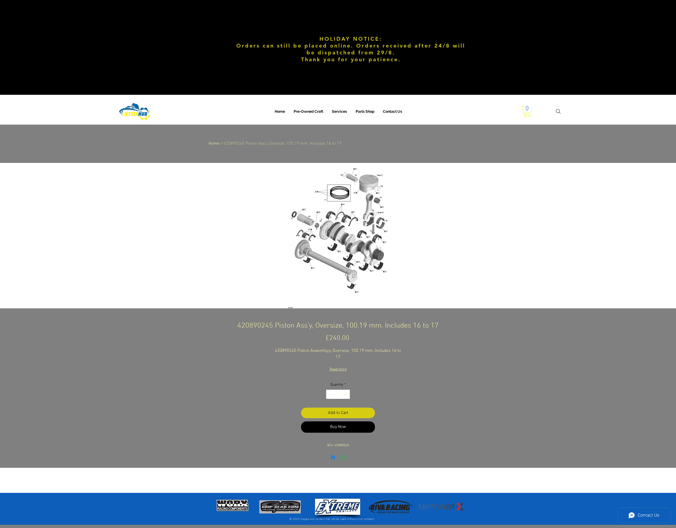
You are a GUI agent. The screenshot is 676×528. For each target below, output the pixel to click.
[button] (339, 111)
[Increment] (346, 394)
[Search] (558, 111)
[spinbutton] (338, 394)
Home (214, 143)
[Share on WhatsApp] (343, 457)
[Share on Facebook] (333, 457)
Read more (338, 369)
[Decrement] (330, 394)
